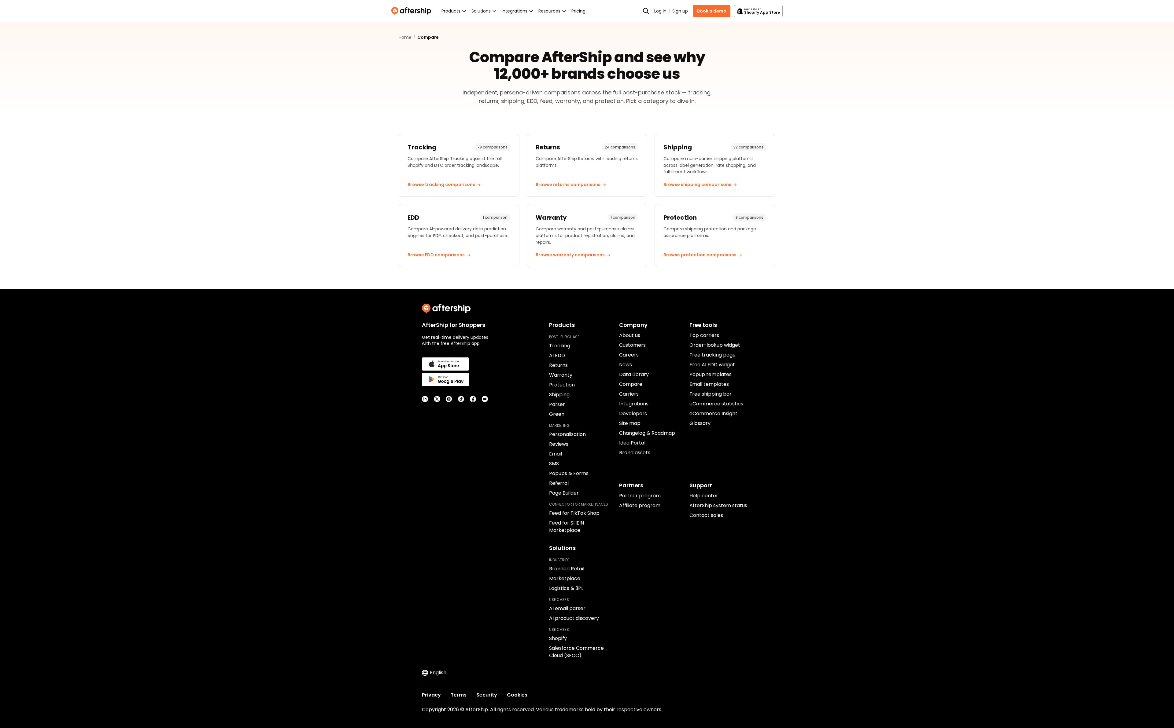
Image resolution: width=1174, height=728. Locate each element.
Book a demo (711, 11)
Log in (660, 11)
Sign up (680, 11)
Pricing (578, 11)
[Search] (646, 11)
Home (405, 37)
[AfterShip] (412, 11)
